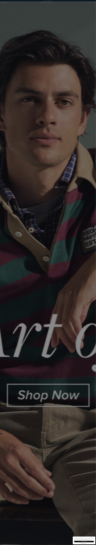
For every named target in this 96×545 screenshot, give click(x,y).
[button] (84, 543)
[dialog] (48, 272)
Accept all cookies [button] (84, 541)
